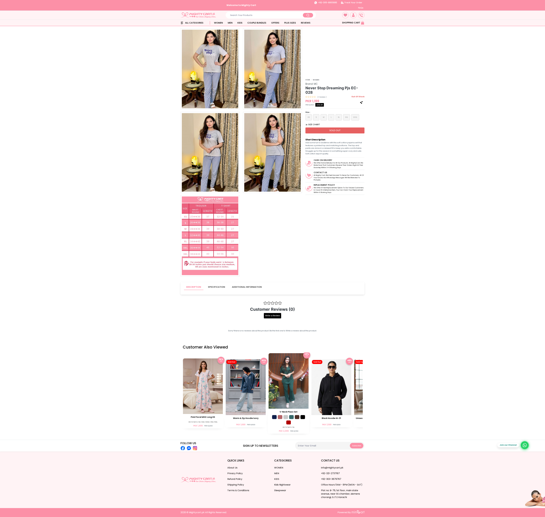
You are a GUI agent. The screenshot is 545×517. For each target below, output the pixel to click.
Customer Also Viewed (205, 347)
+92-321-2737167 (330, 473)
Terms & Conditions (238, 490)
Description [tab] (193, 286)
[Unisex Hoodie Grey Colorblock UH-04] (331, 393)
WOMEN (218, 22)
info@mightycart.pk (332, 467)
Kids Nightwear (282, 484)
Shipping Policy (235, 484)
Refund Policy (234, 479)
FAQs (360, 7)
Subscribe (356, 445)
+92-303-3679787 (331, 479)
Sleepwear (280, 490)
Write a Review (272, 315)
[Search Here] (308, 15)
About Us (232, 467)
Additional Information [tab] (247, 286)
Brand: (311, 84)
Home (307, 80)
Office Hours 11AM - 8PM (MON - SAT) (341, 484)
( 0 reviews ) (322, 97)
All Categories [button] (194, 22)
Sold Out (335, 130)
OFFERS (275, 22)
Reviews (305, 22)
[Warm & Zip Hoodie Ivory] (203, 393)
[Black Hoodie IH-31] (288, 393)
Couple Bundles (256, 22)
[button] (345, 15)
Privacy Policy (235, 473)
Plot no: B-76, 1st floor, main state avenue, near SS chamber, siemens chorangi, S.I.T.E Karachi (340, 494)
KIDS (239, 22)
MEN (230, 22)
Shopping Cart (351, 22)
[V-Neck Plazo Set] (245, 393)
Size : (307, 112)
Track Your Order (353, 2)
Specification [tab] (216, 286)
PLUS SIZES (290, 22)
